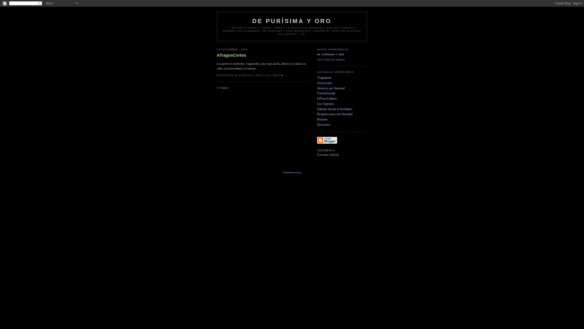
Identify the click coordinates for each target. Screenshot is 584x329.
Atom (334, 155)
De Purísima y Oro (330, 54)
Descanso (323, 124)
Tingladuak (324, 78)
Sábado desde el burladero (334, 109)
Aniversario (324, 83)
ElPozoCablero (327, 98)
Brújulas (322, 119)
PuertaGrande (326, 93)
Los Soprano (325, 104)
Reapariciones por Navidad (334, 114)
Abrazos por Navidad (331, 88)
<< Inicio (222, 88)
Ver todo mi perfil (331, 59)
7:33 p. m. (277, 75)
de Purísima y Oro (291, 21)
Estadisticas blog (292, 172)
